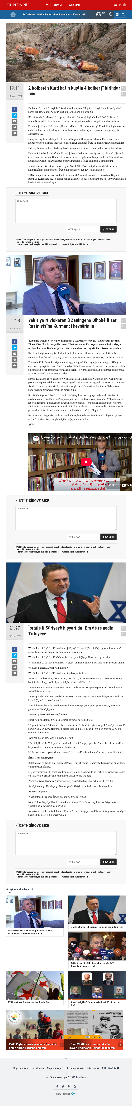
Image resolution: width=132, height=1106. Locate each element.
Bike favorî (93, 1068)
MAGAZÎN (113, 1068)
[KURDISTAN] (48, 5)
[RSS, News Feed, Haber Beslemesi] (69, 1086)
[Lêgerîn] (123, 14)
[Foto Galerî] (124, 5)
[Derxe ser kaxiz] (14, 127)
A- (123, 94)
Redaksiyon (38, 1068)
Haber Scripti (63, 1094)
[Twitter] (14, 115)
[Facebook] (14, 109)
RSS (103, 1068)
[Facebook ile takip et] (57, 1086)
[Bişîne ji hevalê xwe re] (14, 121)
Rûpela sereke (21, 1068)
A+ (123, 88)
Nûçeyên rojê (54, 1068)
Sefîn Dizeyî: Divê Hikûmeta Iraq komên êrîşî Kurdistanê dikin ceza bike (63, 14)
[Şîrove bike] (14, 133)
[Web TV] (120, 5)
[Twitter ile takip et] (63, 1086)
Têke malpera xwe (74, 1068)
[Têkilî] (117, 14)
